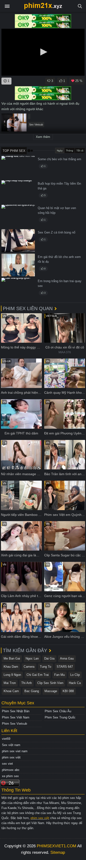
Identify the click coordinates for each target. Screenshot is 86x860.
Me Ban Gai (12, 658)
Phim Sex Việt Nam (15, 717)
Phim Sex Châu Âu (58, 711)
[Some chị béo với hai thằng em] (18, 167)
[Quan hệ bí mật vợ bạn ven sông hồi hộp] (18, 216)
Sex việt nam (11, 745)
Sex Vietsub (36, 124)
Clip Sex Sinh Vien (50, 683)
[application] (43, 52)
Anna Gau (67, 658)
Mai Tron (10, 683)
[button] (43, 52)
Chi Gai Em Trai (38, 675)
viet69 (6, 738)
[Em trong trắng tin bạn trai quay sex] (18, 289)
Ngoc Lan (32, 658)
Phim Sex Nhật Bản (15, 711)
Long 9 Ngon (12, 675)
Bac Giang (31, 691)
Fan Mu (59, 675)
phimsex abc (11, 770)
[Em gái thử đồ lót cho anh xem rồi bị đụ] (18, 265)
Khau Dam (11, 666)
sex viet (7, 763)
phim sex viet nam (14, 751)
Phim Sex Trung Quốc (60, 717)
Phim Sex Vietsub (14, 723)
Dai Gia (49, 658)
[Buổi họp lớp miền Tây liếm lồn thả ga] (18, 191)
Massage (50, 691)
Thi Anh (26, 683)
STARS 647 (65, 666)
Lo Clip (75, 675)
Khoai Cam (11, 691)
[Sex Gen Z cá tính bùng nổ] (18, 240)
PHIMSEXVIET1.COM (56, 846)
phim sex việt (11, 757)
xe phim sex (10, 776)
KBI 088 (68, 691)
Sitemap (57, 852)
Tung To (45, 666)
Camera (29, 666)
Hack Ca (75, 683)
